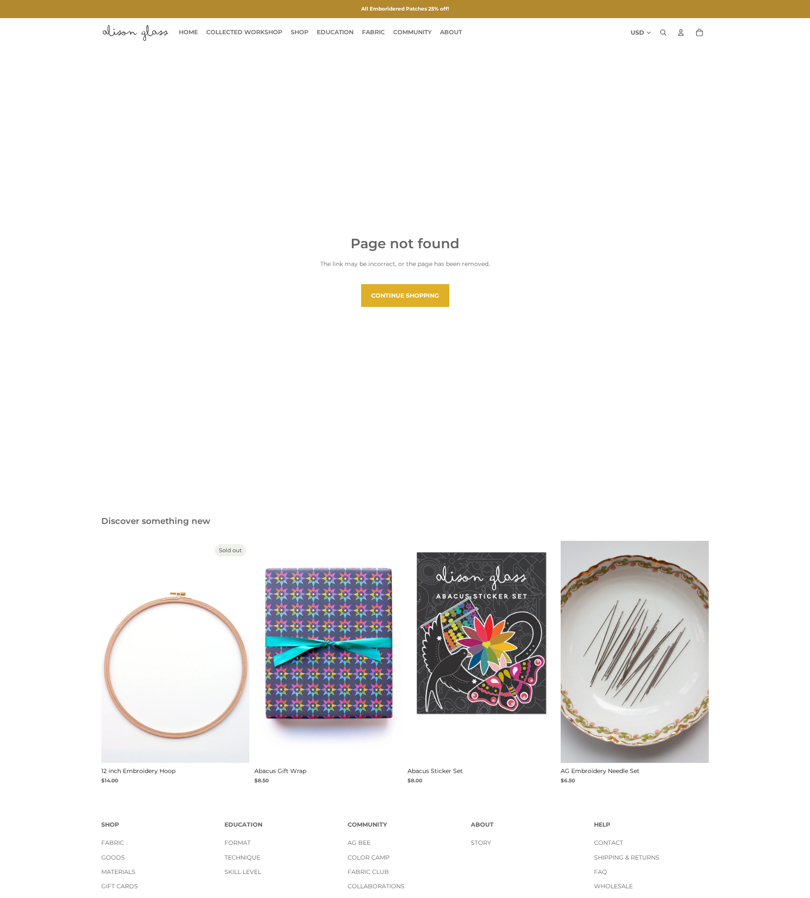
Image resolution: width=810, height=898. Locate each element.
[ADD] (542, 750)
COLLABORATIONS (376, 886)
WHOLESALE (613, 886)
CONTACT (608, 842)
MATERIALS (118, 872)
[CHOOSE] (389, 750)
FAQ (600, 872)
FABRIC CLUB (368, 872)
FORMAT (237, 842)
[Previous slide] (114, 652)
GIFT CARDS (119, 886)
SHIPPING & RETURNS (626, 857)
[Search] (663, 32)
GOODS (113, 857)
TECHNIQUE (242, 857)
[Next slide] (236, 652)
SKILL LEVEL (242, 872)
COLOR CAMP (368, 857)
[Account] (681, 32)
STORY (481, 842)
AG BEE (359, 842)
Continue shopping (405, 295)
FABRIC (112, 842)
